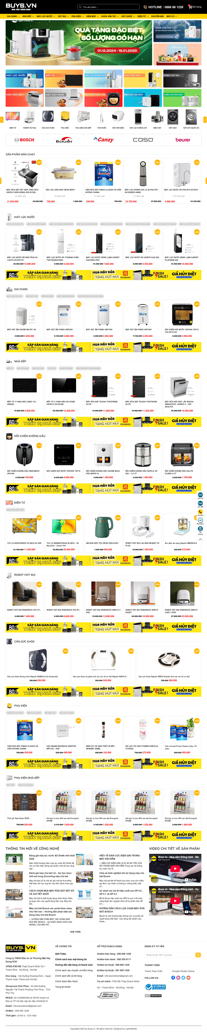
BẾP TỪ (10, 368)
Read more (79, 42)
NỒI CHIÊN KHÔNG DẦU (29, 436)
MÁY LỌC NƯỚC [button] (44, 16)
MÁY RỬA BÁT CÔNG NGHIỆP (88, 368)
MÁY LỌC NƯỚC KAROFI (190, 224)
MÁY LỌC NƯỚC (24, 217)
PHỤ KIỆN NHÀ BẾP (27, 778)
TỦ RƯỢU (52, 368)
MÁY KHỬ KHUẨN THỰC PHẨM (90, 296)
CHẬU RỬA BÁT (66, 368)
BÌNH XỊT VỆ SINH (26, 785)
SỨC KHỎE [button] (127, 16)
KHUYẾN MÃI (157, 16)
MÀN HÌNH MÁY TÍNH (15, 510)
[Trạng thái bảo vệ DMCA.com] (153, 995)
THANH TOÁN (152, 965)
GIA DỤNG (21, 289)
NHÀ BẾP (20, 361)
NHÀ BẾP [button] (27, 16)
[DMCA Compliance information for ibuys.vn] (108, 994)
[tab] (74, 60)
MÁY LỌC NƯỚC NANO (36, 224)
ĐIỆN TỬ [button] (142, 16)
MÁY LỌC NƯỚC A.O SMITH (165, 224)
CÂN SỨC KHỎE (24, 641)
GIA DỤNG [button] (12, 16)
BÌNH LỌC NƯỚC (34, 713)
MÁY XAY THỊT (32, 296)
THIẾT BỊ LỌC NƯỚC (15, 713)
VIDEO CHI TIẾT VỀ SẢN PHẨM (174, 848)
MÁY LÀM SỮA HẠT (14, 296)
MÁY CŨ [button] (170, 16)
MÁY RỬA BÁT (22, 368)
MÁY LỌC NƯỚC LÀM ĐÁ (87, 224)
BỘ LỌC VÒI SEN (67, 713)
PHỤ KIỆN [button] (76, 16)
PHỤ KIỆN (20, 706)
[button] (195, 7)
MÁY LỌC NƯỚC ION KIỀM (111, 224)
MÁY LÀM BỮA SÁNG (65, 296)
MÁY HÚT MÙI (38, 368)
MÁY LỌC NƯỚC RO (15, 224)
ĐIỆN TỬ (19, 503)
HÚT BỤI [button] (62, 16)
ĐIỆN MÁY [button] (91, 16)
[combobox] (108, 7)
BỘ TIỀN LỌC (50, 713)
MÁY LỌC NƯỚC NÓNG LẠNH (138, 224)
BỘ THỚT (10, 785)
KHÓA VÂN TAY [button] (108, 16)
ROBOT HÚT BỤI (24, 575)
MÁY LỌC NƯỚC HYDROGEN (61, 224)
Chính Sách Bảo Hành (66, 981)
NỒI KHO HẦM (47, 296)
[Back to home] (21, 7)
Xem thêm (24, 78)
